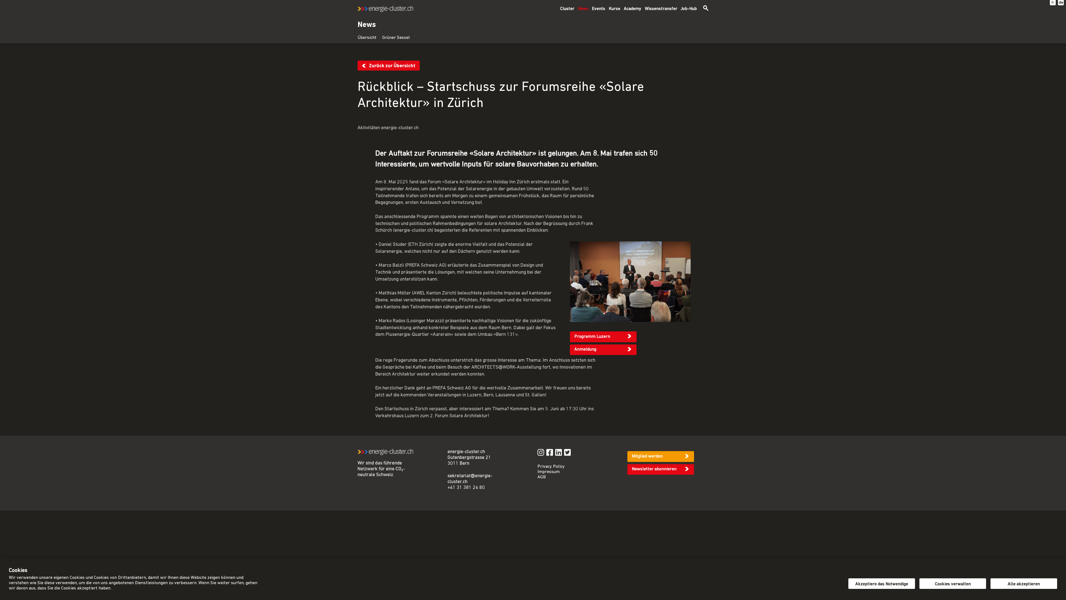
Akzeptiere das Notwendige (881, 584)
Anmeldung (585, 349)
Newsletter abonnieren (654, 469)
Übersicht (367, 38)
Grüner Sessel (396, 38)
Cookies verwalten (953, 584)
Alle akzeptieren (1024, 584)
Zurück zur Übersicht (392, 66)
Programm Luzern (592, 336)
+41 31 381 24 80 (466, 487)
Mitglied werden (647, 456)
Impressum (548, 472)
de (1061, 3)
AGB (541, 477)
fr (1052, 3)
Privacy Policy (551, 466)
